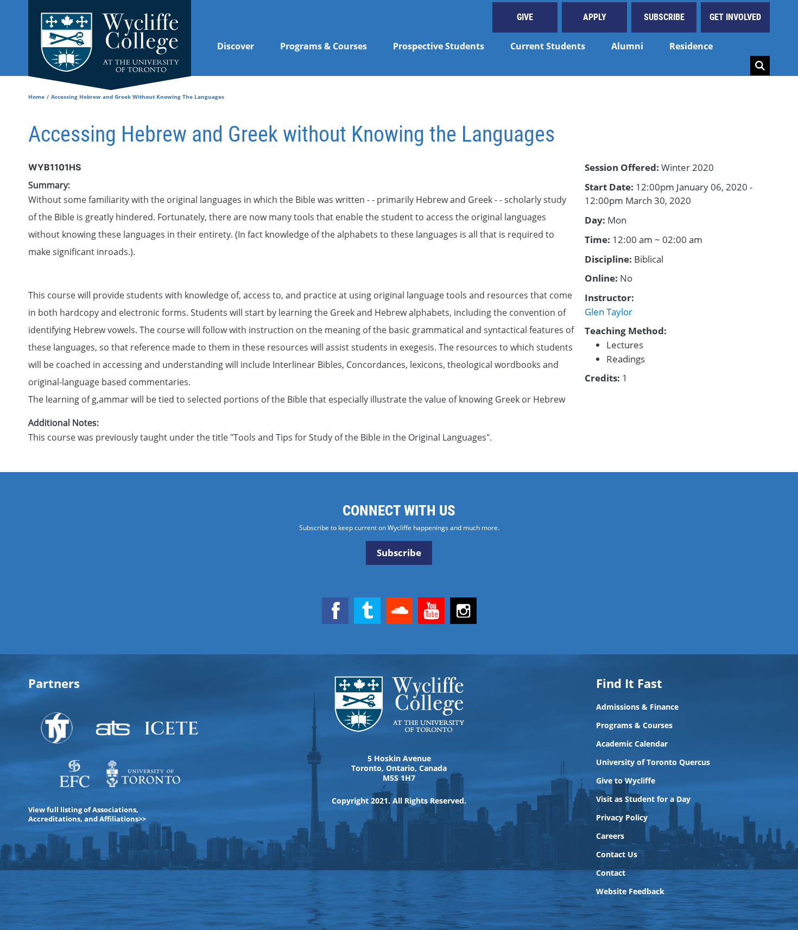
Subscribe (664, 17)
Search (760, 65)
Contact (610, 873)
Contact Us (616, 854)
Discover (235, 46)
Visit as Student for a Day (643, 799)
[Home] (109, 38)
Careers (610, 836)
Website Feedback (630, 891)
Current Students (547, 46)
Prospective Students (438, 46)
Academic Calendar (632, 744)
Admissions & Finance (637, 707)
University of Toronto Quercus (653, 762)
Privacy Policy (622, 817)
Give (525, 17)
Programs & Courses (323, 46)
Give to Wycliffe (625, 781)
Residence (691, 46)
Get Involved (735, 17)
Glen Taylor (608, 311)
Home (36, 96)
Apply (594, 17)
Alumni (627, 46)
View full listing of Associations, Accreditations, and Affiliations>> (87, 814)
